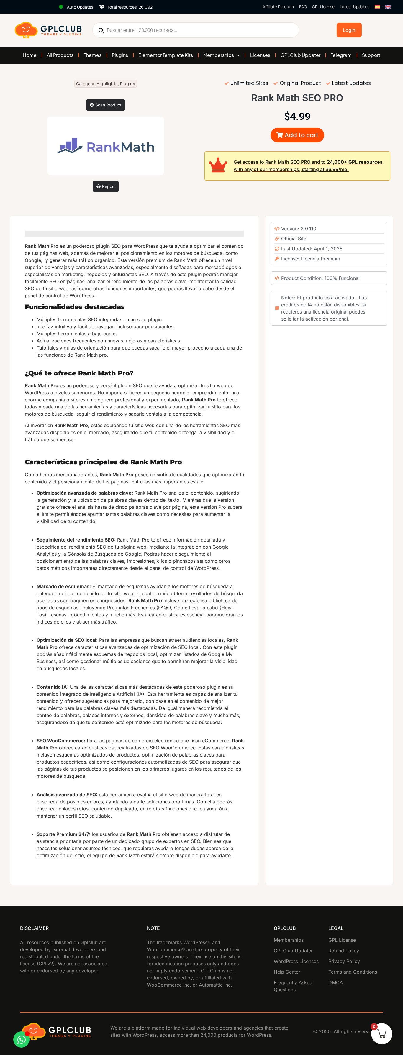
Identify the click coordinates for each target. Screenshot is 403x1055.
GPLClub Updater (300, 55)
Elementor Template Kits (165, 55)
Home (30, 55)
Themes (92, 55)
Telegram (341, 55)
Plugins (120, 55)
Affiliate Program (278, 6)
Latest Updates (354, 6)
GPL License (323, 6)
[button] (297, 135)
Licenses (260, 55)
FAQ (303, 6)
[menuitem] (377, 7)
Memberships (218, 55)
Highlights (107, 84)
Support (371, 55)
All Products (60, 55)
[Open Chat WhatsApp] (21, 1039)
